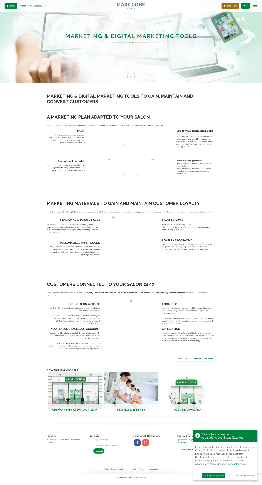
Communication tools (203, 359)
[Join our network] (187, 394)
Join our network (187, 410)
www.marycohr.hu (139, 478)
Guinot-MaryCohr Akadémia (115, 469)
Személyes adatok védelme (106, 445)
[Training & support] (131, 390)
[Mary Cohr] (131, 6)
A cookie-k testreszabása (241, 475)
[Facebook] (137, 442)
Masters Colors (138, 469)
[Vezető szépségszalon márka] (75, 390)
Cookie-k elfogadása (213, 475)
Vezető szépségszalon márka (74, 410)
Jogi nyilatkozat (101, 440)
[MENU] (255, 5)
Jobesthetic (153, 469)
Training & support (130, 410)
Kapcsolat (99, 451)
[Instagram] (145, 442)
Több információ (237, 464)
